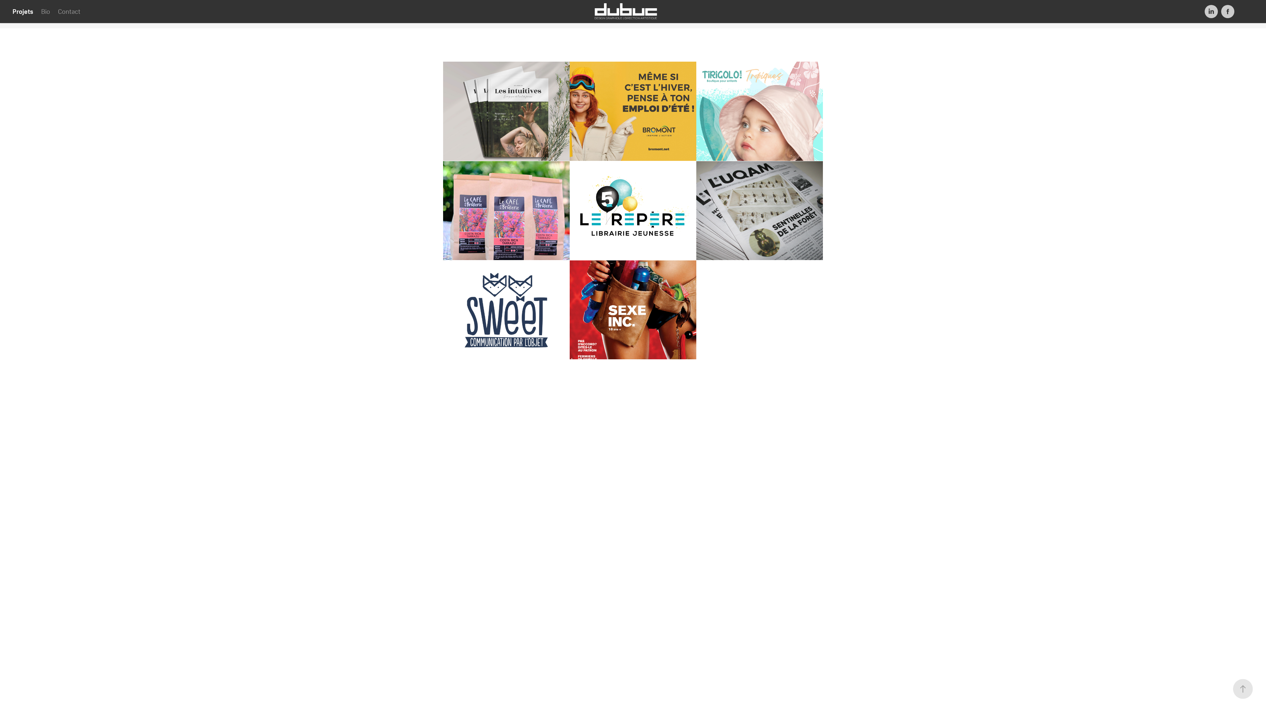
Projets (23, 11)
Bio (45, 11)
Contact (69, 11)
